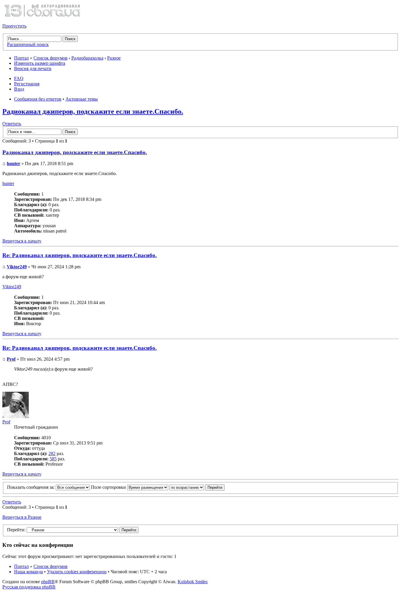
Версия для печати (32, 68)
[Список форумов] (42, 15)
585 (53, 458)
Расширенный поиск (28, 44)
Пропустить (14, 25)
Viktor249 (17, 266)
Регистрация (26, 83)
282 (51, 453)
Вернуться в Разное (21, 517)
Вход (19, 88)
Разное (114, 57)
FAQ (18, 78)
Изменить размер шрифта (39, 63)
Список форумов (50, 57)
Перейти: (16, 529)
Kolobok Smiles (193, 581)
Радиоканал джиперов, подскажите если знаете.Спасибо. (92, 111)
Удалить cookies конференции (77, 571)
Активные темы (81, 98)
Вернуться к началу (21, 240)
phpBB (48, 581)
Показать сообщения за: (31, 487)
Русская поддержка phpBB (28, 586)
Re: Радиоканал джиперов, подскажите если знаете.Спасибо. (79, 255)
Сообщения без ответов (37, 98)
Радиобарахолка (87, 57)
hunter (13, 163)
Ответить (11, 123)
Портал (21, 57)
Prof (11, 359)
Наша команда (28, 571)
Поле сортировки (109, 487)
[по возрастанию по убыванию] (197, 487)
